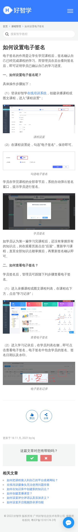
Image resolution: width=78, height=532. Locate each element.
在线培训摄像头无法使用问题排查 (28, 484)
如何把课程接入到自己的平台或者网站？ (32, 480)
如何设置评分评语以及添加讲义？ (28, 498)
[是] (32, 458)
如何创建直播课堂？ (19, 493)
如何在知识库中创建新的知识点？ (28, 489)
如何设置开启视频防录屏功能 (25, 502)
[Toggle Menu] (70, 11)
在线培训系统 (37, 93)
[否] (46, 458)
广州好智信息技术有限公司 (49, 515)
